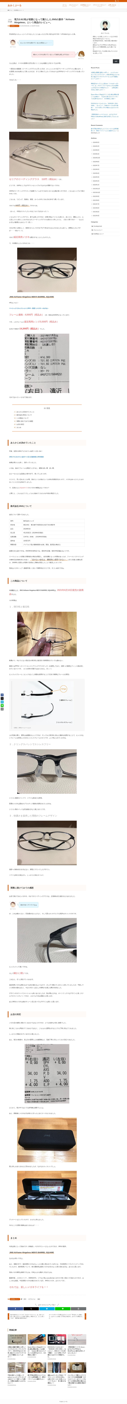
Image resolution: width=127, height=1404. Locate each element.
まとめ (19, 427)
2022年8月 (96, 161)
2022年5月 (96, 169)
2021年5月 (96, 211)
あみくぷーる (15, 5)
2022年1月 (96, 184)
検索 (116, 61)
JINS (25, 1299)
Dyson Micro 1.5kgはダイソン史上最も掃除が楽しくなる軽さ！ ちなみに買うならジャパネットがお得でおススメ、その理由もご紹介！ (105, 96)
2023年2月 (96, 154)
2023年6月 (96, 150)
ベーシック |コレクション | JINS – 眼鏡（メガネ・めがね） (29, 308)
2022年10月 (96, 157)
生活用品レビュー (14, 25)
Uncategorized (97, 226)
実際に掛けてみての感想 (25, 421)
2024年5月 (96, 142)
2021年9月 (96, 196)
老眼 (39, 1299)
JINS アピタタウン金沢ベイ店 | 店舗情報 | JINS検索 (26, 457)
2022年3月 (96, 177)
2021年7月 (96, 204)
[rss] (115, 1)
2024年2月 (96, 146)
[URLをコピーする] (78, 1308)
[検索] (118, 1)
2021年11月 (96, 188)
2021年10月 (96, 192)
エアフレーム (31, 1299)
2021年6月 (96, 208)
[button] (15, 1308)
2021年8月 (96, 200)
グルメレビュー (97, 230)
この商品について (23, 418)
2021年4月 (96, 215)
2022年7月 (96, 165)
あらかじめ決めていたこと (25, 412)
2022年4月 (96, 173)
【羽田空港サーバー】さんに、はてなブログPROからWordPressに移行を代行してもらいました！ (105, 116)
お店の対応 (20, 424)
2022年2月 (96, 181)
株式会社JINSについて (24, 415)
